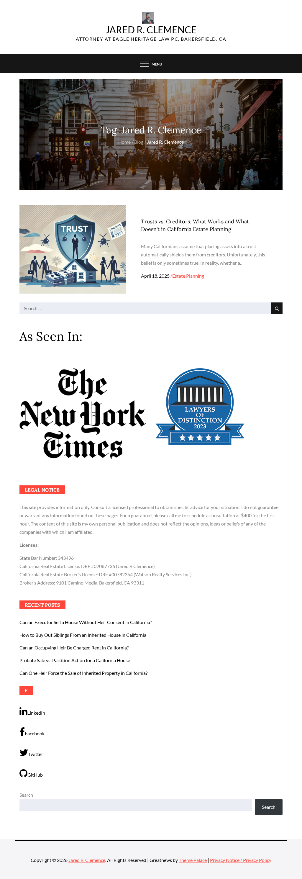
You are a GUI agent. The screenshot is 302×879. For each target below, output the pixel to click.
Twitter (35, 754)
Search (26, 795)
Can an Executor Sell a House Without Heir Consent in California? (85, 622)
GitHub (35, 774)
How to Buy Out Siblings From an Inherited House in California (82, 635)
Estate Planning (188, 276)
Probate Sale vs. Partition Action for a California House (74, 660)
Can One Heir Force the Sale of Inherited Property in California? (83, 673)
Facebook (35, 733)
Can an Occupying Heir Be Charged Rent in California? (74, 647)
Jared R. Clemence (151, 29)
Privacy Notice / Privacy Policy (240, 860)
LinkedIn (36, 713)
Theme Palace (193, 860)
